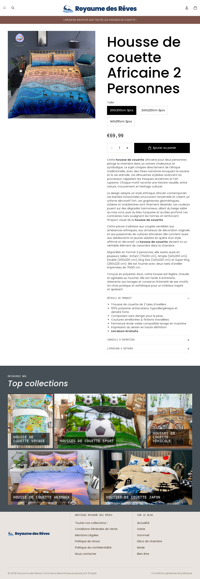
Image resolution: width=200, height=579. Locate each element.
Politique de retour (87, 541)
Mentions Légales (86, 535)
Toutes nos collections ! (91, 523)
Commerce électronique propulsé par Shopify (69, 573)
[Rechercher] (13, 8)
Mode (141, 547)
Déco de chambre (149, 541)
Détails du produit (119, 298)
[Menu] (4, 7)
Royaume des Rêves (29, 573)
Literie (141, 529)
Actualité (143, 523)
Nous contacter (85, 554)
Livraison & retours (120, 348)
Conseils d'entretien (120, 339)
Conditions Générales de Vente (96, 529)
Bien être (143, 554)
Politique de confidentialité (93, 547)
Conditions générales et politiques (171, 573)
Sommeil (143, 535)
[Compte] (186, 8)
